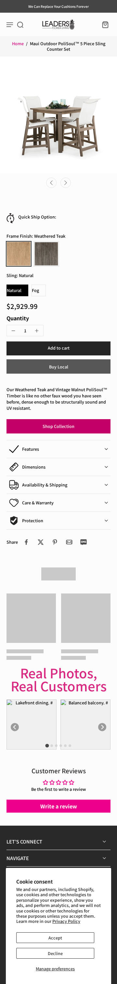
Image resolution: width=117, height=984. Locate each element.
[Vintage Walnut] (46, 254)
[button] (58, 348)
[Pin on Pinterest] (55, 542)
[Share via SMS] (83, 542)
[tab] (47, 745)
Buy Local (58, 367)
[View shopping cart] (103, 24)
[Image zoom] (58, 115)
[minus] (13, 330)
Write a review (58, 806)
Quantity (17, 318)
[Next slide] (65, 183)
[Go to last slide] (51, 183)
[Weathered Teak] (18, 254)
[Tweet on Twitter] (40, 542)
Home (18, 43)
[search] (20, 24)
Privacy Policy (66, 921)
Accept (55, 938)
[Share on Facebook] (26, 542)
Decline (55, 953)
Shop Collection (58, 426)
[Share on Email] (69, 542)
